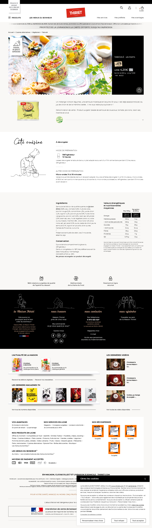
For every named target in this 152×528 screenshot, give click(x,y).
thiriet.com (13, 479)
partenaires (132, 486)
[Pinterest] (56, 341)
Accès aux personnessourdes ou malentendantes (93, 338)
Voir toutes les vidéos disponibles (118, 409)
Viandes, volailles (67, 438)
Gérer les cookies (138, 505)
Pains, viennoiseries (19, 443)
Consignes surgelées (59, 425)
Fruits (52, 441)
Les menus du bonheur (40, 18)
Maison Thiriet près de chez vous (58, 318)
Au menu (15, 454)
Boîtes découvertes (61, 443)
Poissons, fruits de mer (51, 438)
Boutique (72, 443)
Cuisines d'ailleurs (24, 438)
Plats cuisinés (36, 438)
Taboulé (45, 32)
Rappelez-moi (93, 331)
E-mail (93, 334)
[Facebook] (53, 335)
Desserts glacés (66, 441)
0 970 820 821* (93, 320)
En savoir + (52, 463)
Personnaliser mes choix (92, 521)
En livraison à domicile (20, 425)
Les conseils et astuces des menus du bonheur (38, 454)
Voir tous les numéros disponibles (24, 409)
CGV (47, 479)
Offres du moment (18, 436)
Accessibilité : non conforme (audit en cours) (42, 481)
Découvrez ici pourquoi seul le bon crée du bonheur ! (24, 319)
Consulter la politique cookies (91, 514)
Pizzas (14, 438)
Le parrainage (32, 427)
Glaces (57, 441)
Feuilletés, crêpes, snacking (73, 436)
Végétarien (36, 32)
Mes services (102, 18)
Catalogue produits (68, 479)
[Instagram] (59, 335)
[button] (129, 8)
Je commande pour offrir (53, 427)
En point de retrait (18, 427)
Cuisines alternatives (23, 32)
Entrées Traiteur (56, 436)
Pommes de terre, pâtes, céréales (24, 441)
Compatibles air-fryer (34, 436)
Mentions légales (55, 479)
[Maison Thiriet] (76, 13)
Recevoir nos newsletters (44, 380)
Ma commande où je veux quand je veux (58, 325)
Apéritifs (47, 436)
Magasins (47, 425)
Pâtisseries (77, 441)
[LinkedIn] (61, 341)
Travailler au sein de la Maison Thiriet (127, 318)
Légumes (77, 438)
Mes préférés (119, 18)
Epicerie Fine (47, 443)
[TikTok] (64, 335)
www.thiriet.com (117, 486)
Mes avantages (137, 18)
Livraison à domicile (76, 425)
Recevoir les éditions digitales (22, 380)
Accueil (11, 32)
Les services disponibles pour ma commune (31, 479)
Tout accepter (138, 521)
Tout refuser (119, 521)
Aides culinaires (42, 441)
